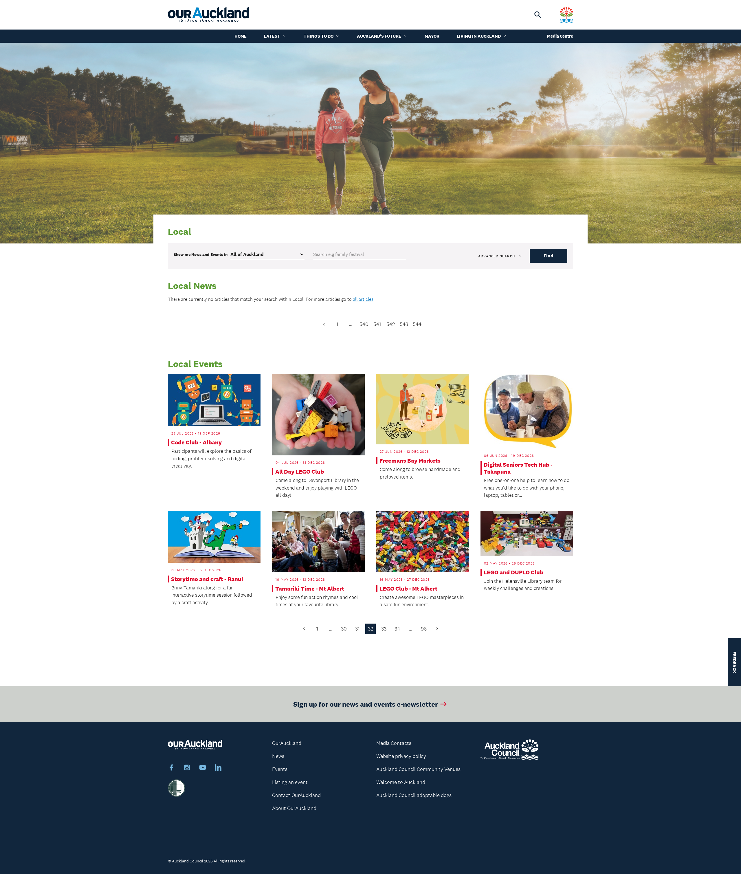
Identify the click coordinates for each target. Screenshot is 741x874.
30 (344, 629)
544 (417, 324)
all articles (363, 299)
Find (548, 256)
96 (424, 629)
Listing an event (290, 782)
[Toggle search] (537, 14)
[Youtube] (202, 768)
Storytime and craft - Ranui (207, 579)
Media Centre (560, 36)
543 (404, 324)
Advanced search (496, 256)
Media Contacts (393, 743)
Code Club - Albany (196, 442)
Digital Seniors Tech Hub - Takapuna (518, 468)
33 (383, 629)
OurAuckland (286, 743)
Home (240, 36)
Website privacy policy (401, 756)
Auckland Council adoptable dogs (414, 795)
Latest (272, 36)
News (278, 756)
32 (370, 629)
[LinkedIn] (218, 768)
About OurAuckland (294, 808)
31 (357, 629)
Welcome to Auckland (400, 782)
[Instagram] (187, 768)
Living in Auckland (479, 36)
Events (279, 769)
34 (397, 629)
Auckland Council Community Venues (418, 769)
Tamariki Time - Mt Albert (309, 588)
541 (377, 324)
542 (390, 324)
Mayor (432, 36)
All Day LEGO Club (299, 471)
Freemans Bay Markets (410, 460)
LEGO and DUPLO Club (513, 572)
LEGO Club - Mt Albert (408, 588)
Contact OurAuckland (296, 795)
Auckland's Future (379, 36)
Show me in (201, 254)
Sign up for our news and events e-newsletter (365, 703)
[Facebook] (171, 768)
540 (364, 324)
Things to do (318, 36)
